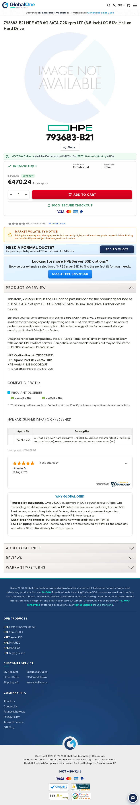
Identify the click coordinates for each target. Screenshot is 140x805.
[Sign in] (114, 5)
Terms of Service (14, 722)
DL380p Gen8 (54, 397)
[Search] (109, 5)
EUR (120, 5)
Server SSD (13, 637)
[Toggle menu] (135, 5)
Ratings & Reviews (14, 711)
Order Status (11, 677)
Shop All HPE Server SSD (70, 274)
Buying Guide (14, 653)
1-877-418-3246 (70, 771)
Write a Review (56, 223)
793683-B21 (44, 355)
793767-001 (43, 360)
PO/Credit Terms (37, 677)
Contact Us (10, 706)
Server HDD (13, 632)
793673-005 (45, 368)
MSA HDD (12, 642)
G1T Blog (9, 727)
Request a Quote (37, 672)
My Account (11, 672)
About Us (9, 701)
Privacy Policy (12, 717)
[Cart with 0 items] (128, 5)
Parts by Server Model (19, 627)
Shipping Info (11, 682)
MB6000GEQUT (36, 364)
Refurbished (81, 167)
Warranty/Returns (37, 682)
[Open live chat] (133, 798)
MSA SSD (12, 647)
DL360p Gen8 (23, 397)
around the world (103, 604)
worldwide (93, 12)
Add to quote (117, 249)
